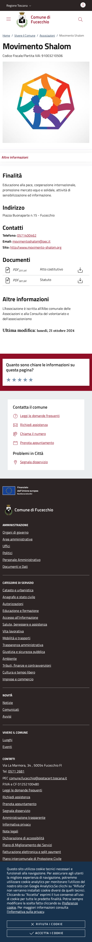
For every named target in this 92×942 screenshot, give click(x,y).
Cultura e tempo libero (19, 672)
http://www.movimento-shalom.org (35, 247)
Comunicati (11, 709)
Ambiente (10, 658)
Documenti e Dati (15, 566)
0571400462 (26, 235)
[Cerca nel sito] (80, 19)
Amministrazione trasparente (24, 817)
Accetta (49, 933)
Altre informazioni (15, 157)
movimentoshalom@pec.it (31, 241)
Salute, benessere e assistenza (25, 624)
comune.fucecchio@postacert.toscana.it (38, 778)
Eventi (7, 746)
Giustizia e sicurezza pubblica (24, 651)
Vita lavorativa (13, 631)
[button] (19, 5)
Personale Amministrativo (21, 559)
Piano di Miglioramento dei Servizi (27, 844)
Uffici (6, 546)
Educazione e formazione (21, 610)
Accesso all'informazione (20, 617)
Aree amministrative (18, 539)
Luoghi (7, 739)
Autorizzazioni (13, 603)
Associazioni (47, 35)
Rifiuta (49, 924)
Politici (7, 552)
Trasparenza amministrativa (23, 644)
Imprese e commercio (18, 679)
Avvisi (7, 716)
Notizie (8, 702)
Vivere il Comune (24, 35)
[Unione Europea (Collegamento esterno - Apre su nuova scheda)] (46, 491)
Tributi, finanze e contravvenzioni (27, 665)
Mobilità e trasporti (16, 638)
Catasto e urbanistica (18, 590)
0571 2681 (16, 771)
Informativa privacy (17, 824)
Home (6, 35)
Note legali (10, 831)
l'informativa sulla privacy (25, 911)
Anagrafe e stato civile (19, 596)
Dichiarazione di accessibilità (23, 838)
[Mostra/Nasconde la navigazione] (8, 19)
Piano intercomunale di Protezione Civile (32, 858)
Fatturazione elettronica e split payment (32, 851)
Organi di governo (15, 532)
